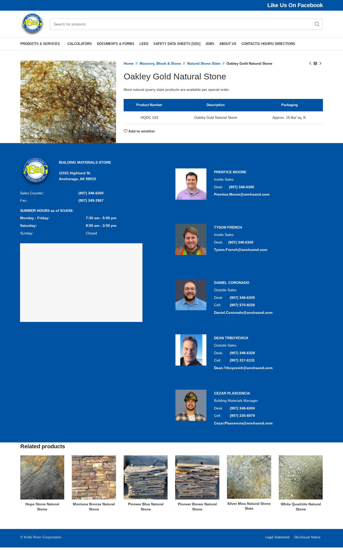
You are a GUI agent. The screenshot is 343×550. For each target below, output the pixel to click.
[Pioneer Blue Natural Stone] (146, 477)
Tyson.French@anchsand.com (240, 250)
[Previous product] (310, 63)
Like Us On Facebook (295, 5)
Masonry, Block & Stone (160, 63)
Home (129, 63)
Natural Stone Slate (203, 63)
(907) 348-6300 (91, 193)
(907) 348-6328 (242, 353)
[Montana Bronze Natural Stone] (94, 477)
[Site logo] (32, 24)
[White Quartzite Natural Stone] (301, 477)
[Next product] (320, 63)
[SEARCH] (317, 24)
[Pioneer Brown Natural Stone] (197, 477)
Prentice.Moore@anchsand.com (241, 194)
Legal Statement (277, 537)
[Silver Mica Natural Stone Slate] (249, 477)
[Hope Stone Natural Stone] (42, 477)
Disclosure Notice (307, 537)
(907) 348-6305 (242, 298)
